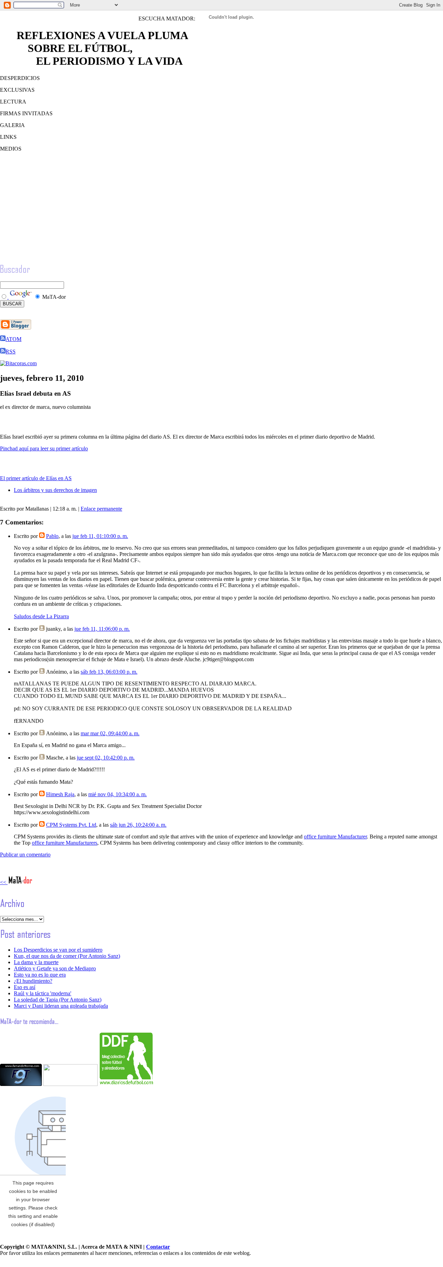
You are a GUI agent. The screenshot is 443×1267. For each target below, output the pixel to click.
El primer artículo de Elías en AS (36, 478)
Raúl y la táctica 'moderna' (42, 993)
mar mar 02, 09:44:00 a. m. (110, 733)
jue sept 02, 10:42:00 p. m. (106, 758)
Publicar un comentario (25, 854)
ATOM (13, 339)
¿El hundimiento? (33, 981)
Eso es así (24, 987)
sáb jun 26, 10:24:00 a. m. (138, 825)
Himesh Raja (60, 794)
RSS (11, 351)
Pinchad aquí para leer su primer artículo (44, 448)
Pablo (52, 536)
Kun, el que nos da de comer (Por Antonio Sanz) (67, 956)
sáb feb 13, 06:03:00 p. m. (109, 672)
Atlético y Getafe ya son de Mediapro (55, 968)
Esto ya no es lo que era (40, 975)
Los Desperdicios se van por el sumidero (58, 950)
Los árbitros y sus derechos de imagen (55, 490)
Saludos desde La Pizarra (41, 616)
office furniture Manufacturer (335, 836)
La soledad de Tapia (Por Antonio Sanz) (57, 1000)
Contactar (158, 1247)
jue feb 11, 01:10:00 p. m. (100, 536)
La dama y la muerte (36, 962)
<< (4, 882)
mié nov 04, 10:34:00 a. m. (117, 794)
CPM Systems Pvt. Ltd (71, 825)
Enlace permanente (101, 509)
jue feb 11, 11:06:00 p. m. (102, 629)
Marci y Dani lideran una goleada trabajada (61, 1006)
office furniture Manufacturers (64, 843)
